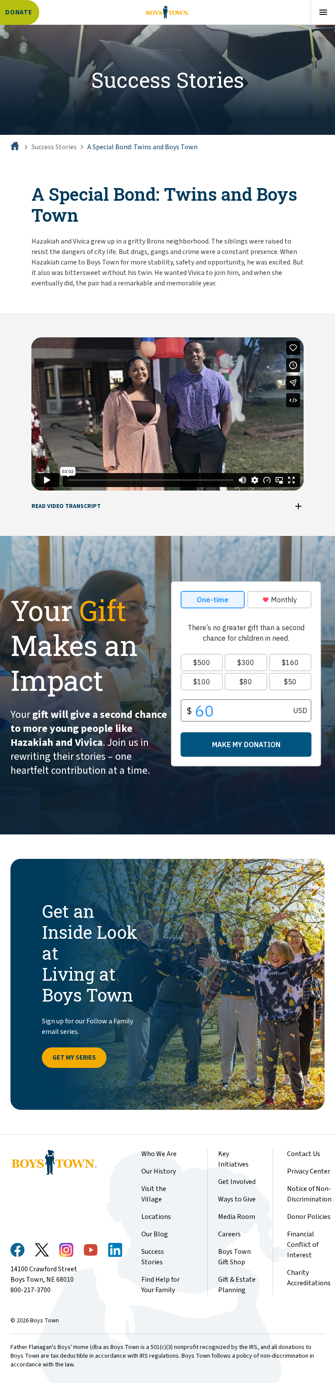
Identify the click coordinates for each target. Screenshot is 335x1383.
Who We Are (159, 1154)
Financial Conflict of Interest (302, 1244)
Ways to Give (237, 1199)
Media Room (236, 1217)
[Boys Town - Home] (167, 12)
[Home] (15, 147)
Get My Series (74, 1057)
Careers (229, 1234)
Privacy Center (308, 1171)
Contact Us (303, 1154)
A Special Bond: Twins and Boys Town (142, 147)
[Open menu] (323, 12)
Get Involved (237, 1182)
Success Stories (54, 147)
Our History (158, 1171)
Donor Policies (309, 1217)
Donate (18, 12)
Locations (156, 1217)
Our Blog (154, 1234)
